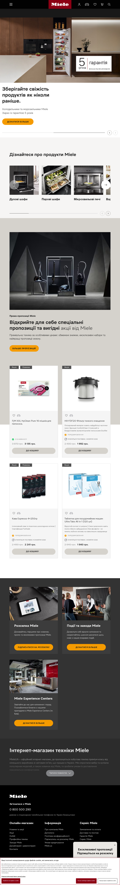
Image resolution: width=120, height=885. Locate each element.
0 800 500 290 (20, 809)
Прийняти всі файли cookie (11, 880)
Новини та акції (17, 830)
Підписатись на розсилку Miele (59, 839)
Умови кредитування (54, 843)
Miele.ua (48, 846)
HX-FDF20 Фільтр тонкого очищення (84, 421)
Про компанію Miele (54, 830)
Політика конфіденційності (57, 836)
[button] (13, 415)
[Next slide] (115, 132)
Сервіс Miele (85, 839)
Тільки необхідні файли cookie (86, 880)
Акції (12, 833)
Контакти (14, 849)
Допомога (49, 833)
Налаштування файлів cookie (107, 880)
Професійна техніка (19, 839)
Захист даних (17, 876)
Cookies (23, 876)
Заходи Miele (16, 843)
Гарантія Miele (86, 836)
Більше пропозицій (24, 348)
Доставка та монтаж (89, 833)
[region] (60, 871)
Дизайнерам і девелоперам (22, 846)
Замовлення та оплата (90, 830)
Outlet (12, 836)
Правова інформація (7, 876)
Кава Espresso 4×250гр (24, 519)
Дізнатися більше (18, 122)
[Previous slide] (109, 132)
